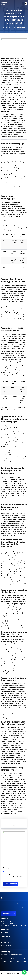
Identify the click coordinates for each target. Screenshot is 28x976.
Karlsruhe (17, 58)
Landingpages (5, 434)
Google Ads (20, 289)
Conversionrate (5, 136)
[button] (26, 3)
